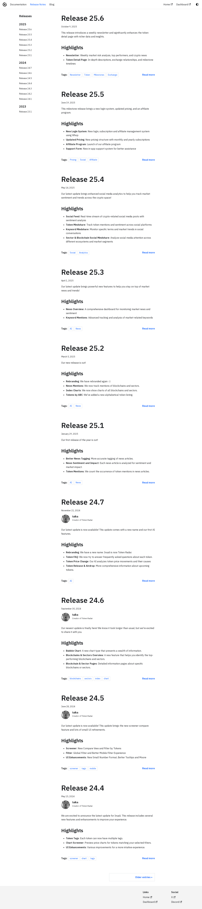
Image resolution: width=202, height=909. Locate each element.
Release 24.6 (25, 73)
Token (87, 74)
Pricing (73, 159)
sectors (88, 678)
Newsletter (75, 74)
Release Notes (38, 4)
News (78, 328)
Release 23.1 (25, 111)
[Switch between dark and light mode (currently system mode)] (197, 4)
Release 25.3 (25, 44)
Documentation (18, 4)
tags (84, 768)
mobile (93, 768)
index (97, 678)
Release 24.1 (25, 98)
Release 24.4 (25, 83)
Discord (175, 901)
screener (74, 768)
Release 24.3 (25, 88)
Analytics (83, 252)
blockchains (75, 678)
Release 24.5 (25, 78)
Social (83, 159)
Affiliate (93, 159)
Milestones (99, 74)
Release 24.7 (25, 67)
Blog (51, 4)
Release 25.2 (25, 50)
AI (71, 328)
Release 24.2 (25, 93)
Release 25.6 (25, 29)
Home (166, 4)
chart (106, 678)
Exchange (112, 74)
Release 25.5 (25, 34)
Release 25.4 (25, 39)
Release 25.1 (25, 55)
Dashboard (182, 4)
